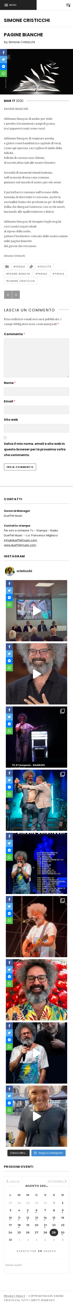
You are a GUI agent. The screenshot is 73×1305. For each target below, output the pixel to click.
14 (45, 1217)
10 (10, 1217)
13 (36, 1217)
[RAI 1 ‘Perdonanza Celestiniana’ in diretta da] (36, 674)
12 (27, 1217)
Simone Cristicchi (27, 20)
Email (9, 401)
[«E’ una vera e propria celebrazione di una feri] (36, 610)
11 (19, 1217)
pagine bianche (19, 273)
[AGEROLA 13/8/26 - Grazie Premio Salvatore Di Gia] (36, 926)
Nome (10, 383)
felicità (45, 266)
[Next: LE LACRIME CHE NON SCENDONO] (16, 295)
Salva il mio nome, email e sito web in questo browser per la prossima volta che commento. (35, 449)
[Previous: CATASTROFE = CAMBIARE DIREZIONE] (8, 295)
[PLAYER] (68, 5)
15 (53, 1217)
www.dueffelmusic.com (20, 545)
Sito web (11, 419)
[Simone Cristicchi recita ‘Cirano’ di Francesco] (36, 1053)
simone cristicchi (21, 281)
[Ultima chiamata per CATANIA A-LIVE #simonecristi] (36, 1116)
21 (45, 1225)
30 (62, 1232)
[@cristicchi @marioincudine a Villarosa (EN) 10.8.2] (36, 800)
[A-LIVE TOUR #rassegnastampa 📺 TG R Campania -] (36, 737)
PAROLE (20, 266)
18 (19, 1225)
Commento (14, 334)
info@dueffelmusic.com (20, 540)
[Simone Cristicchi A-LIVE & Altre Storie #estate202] (36, 863)
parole (42, 273)
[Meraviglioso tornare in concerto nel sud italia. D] (36, 989)
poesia (59, 273)
